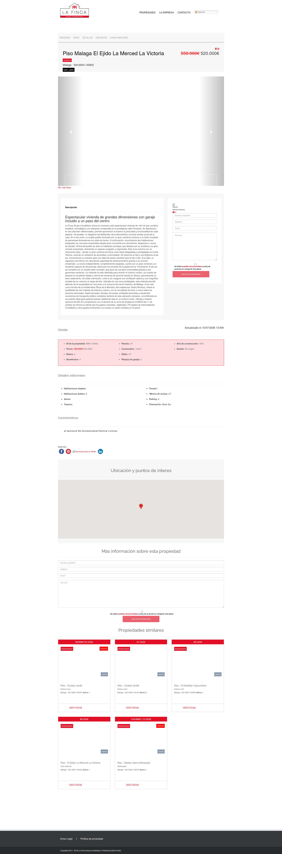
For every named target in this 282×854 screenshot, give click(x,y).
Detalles (87, 37)
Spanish (201, 12)
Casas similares (119, 37)
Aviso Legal (66, 838)
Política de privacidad (91, 838)
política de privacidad (192, 266)
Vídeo (76, 37)
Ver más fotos (64, 187)
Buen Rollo (116, 850)
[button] (70, 131)
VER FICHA (75, 707)
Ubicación (101, 37)
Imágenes (64, 37)
